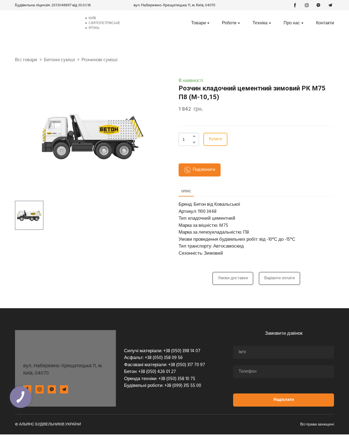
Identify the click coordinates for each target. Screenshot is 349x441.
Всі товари (26, 60)
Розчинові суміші (100, 60)
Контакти (325, 23)
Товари (198, 23)
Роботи (229, 23)
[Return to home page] (45, 23)
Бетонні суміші (59, 60)
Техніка (259, 23)
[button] (295, 5)
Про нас (292, 23)
